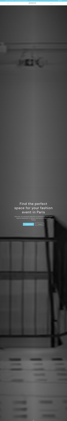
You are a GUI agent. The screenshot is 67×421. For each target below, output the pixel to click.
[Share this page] (57, 3)
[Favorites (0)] (55, 3)
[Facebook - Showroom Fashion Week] (60, 0)
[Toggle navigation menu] (8, 3)
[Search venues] (59, 3)
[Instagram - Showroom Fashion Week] (61, 0)
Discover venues (29, 224)
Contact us (40, 224)
